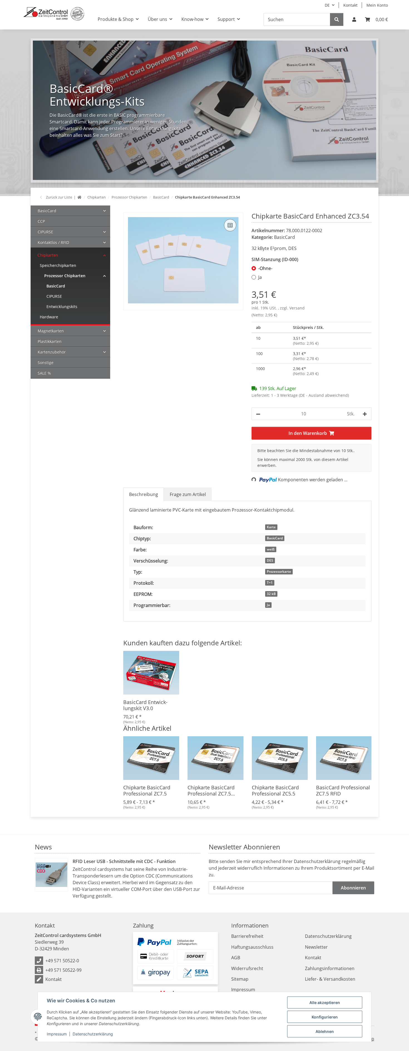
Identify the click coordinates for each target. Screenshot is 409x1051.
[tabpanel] (204, 110)
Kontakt (350, 5)
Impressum (57, 1034)
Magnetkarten (51, 330)
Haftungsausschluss (252, 947)
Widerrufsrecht (247, 968)
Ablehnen (325, 1031)
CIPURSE (45, 231)
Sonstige (45, 362)
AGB (235, 958)
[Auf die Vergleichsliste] (230, 225)
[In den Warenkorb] (127, 209)
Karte (271, 527)
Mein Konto (377, 5)
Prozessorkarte (279, 571)
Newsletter (316, 947)
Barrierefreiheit (247, 936)
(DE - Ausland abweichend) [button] (324, 395)
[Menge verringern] (258, 414)
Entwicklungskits (61, 306)
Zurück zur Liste (59, 197)
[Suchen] (336, 19)
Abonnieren (353, 888)
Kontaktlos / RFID (53, 242)
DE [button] (327, 5)
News (43, 846)
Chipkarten (48, 255)
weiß (271, 549)
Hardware (49, 316)
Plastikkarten (49, 341)
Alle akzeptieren (324, 1002)
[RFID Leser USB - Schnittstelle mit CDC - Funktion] (51, 874)
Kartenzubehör (52, 352)
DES (270, 560)
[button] (354, 19)
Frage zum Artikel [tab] (188, 494)
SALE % (44, 373)
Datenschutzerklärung (93, 1034)
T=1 (270, 582)
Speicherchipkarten (58, 265)
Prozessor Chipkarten (64, 275)
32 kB (271, 593)
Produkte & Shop (116, 19)
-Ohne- (265, 268)
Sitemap (239, 979)
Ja (260, 277)
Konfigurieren (325, 1017)
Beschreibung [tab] (143, 494)
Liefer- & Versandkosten (330, 979)
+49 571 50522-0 (62, 961)
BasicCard (284, 237)
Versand (297, 308)
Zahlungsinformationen (329, 968)
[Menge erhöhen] (364, 414)
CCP (41, 221)
